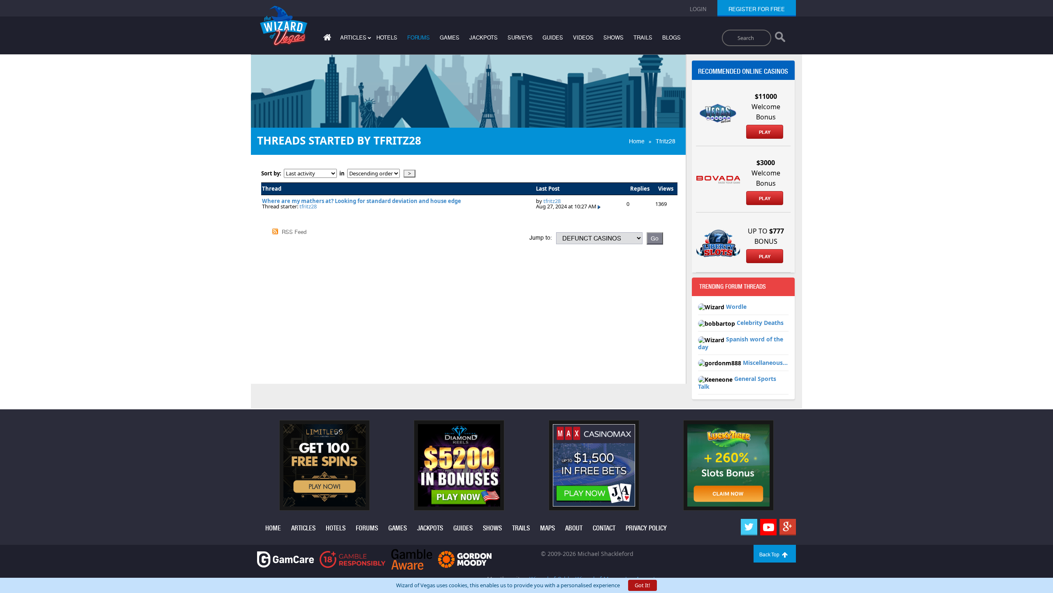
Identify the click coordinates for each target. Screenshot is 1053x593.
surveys (520, 38)
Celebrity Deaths (760, 323)
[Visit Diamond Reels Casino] (459, 465)
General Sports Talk (737, 382)
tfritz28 (308, 206)
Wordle (736, 307)
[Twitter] (749, 527)
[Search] (780, 38)
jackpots (483, 38)
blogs (671, 38)
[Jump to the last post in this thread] (599, 206)
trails (642, 38)
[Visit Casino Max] (594, 465)
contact (604, 528)
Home (637, 141)
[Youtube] (768, 527)
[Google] (787, 527)
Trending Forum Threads (732, 286)
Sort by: (272, 173)
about (573, 528)
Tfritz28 (665, 141)
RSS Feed (294, 232)
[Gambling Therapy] (465, 559)
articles (303, 528)
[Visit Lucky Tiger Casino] (728, 465)
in (342, 173)
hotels (386, 38)
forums (418, 38)
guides (553, 38)
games (449, 38)
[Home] (326, 39)
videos (583, 38)
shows (613, 38)
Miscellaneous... (765, 363)
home (273, 528)
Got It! (642, 585)
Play (764, 132)
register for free (756, 9)
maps (547, 528)
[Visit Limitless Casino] (324, 465)
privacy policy (646, 528)
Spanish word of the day (740, 343)
